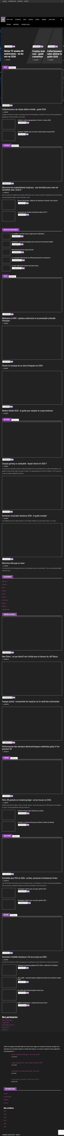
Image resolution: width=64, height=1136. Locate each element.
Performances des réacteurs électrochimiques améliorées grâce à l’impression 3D (31, 747)
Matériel (16, 24)
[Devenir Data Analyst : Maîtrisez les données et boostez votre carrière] (8, 204)
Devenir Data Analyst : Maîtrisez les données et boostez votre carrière (38, 200)
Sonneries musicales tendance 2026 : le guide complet (24, 516)
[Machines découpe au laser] (32, 540)
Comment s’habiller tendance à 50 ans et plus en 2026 (24, 957)
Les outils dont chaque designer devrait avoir (31, 990)
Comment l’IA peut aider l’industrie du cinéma (30, 811)
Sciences (18, 19)
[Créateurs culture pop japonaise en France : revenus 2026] (8, 124)
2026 (5, 1111)
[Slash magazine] (3, 19)
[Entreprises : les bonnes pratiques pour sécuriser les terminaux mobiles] (6, 244)
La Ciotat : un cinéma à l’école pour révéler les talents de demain (36, 822)
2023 (5, 1120)
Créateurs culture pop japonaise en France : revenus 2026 (34, 120)
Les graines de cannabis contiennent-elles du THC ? (33, 212)
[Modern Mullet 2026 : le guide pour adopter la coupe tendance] (32, 387)
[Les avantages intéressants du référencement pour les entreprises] (6, 260)
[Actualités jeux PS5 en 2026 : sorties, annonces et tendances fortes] (32, 855)
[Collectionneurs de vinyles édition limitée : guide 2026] (32, 86)
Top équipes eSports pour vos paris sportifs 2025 (32, 889)
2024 (5, 1117)
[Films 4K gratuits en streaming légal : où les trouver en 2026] (32, 777)
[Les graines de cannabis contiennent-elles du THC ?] (8, 216)
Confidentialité (12, 1)
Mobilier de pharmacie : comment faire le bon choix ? (33, 1003)
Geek (24, 19)
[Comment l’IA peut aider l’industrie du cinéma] (8, 815)
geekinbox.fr (5, 1030)
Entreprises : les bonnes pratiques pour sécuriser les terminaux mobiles (32, 242)
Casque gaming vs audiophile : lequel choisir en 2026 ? (24, 463)
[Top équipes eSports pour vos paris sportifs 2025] (8, 893)
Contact (26, 1)
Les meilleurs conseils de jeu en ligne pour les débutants (28, 234)
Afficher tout (12, 67)
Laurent (8, 60)
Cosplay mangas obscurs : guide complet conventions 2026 (42, 54)
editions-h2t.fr (5, 1027)
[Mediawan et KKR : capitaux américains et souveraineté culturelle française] (32, 295)
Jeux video (51, 19)
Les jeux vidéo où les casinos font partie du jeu (25, 266)
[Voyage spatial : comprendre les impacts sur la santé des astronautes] (32, 678)
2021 (5, 1126)
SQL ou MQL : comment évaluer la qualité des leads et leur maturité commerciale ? (40, 978)
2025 (5, 1114)
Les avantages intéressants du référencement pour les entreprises (31, 258)
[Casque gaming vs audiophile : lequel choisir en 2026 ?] (32, 439)
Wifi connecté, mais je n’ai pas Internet (23, 250)
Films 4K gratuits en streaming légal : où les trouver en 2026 (26, 800)
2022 (5, 1123)
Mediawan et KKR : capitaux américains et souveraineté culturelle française (28, 319)
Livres (37, 19)
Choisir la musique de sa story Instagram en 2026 (22, 365)
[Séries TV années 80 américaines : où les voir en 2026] (32, 45)
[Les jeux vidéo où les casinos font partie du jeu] (6, 268)
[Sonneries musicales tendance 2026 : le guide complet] (32, 492)
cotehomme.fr (5, 1022)
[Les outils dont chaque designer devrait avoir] (9, 995)
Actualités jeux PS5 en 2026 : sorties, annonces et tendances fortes (29, 878)
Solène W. (6, 192)
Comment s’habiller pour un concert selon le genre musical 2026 (36, 132)
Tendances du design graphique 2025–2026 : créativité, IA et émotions (38, 965)
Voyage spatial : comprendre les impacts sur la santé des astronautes (30, 701)
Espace (9, 24)
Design (31, 19)
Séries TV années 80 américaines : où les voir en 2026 (14, 54)
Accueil (5, 1)
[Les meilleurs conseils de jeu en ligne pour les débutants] (6, 236)
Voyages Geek (25, 24)
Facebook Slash (62, 1)
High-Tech (10, 19)
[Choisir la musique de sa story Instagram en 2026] (32, 342)
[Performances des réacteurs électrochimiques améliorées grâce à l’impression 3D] (32, 723)
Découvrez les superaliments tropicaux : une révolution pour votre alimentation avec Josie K (30, 188)
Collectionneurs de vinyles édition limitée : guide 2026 (24, 109)
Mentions (20, 1)
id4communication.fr (7, 1020)
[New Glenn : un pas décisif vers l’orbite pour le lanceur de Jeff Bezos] (32, 633)
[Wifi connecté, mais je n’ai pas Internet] (6, 252)
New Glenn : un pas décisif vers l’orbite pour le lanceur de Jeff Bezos (30, 656)
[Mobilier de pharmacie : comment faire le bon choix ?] (9, 1007)
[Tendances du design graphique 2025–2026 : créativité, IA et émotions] (9, 970)
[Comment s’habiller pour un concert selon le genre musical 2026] (8, 136)
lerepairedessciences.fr (8, 1025)
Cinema (44, 19)
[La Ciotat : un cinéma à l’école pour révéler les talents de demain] (8, 826)
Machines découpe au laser (13, 563)
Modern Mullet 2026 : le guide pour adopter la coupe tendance (27, 410)
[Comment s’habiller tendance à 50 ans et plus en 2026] (32, 934)
